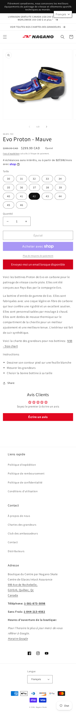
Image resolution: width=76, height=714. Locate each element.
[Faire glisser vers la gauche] (29, 126)
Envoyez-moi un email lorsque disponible (38, 264)
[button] (5, 37)
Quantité (8, 213)
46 (21, 205)
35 (8, 187)
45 (8, 205)
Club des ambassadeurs (23, 533)
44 (60, 196)
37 (34, 187)
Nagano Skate (41, 707)
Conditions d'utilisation (23, 491)
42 (34, 196)
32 (34, 178)
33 (47, 178)
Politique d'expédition (22, 464)
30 (8, 178)
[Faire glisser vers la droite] (46, 126)
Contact (13, 542)
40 (8, 196)
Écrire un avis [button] (38, 417)
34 (60, 178)
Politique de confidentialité (25, 482)
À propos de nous (19, 516)
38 (47, 187)
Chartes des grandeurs (22, 524)
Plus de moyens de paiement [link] (38, 255)
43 (47, 196)
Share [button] (11, 383)
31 (21, 178)
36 (21, 187)
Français (36, 679)
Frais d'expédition (11, 153)
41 (21, 196)
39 (60, 187)
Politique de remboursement (26, 473)
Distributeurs (16, 551)
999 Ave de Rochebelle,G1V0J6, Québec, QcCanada (22, 590)
